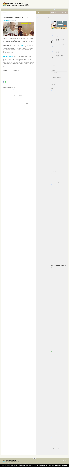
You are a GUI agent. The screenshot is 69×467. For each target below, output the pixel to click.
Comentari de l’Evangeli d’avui (48, 9)
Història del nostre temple (55, 182)
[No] (67, 465)
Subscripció (53, 82)
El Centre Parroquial (54, 348)
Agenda (40, 9)
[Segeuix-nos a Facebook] (64, 12)
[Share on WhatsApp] (5, 82)
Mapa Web (53, 84)
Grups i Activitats (34, 9)
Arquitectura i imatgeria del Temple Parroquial (58, 265)
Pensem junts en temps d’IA (60, 44)
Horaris (13, 9)
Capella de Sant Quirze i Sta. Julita (56, 432)
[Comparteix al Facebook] (3, 82)
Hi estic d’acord (58, 465)
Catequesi (28, 9)
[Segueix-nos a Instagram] (62, 12)
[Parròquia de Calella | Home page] (16, 4)
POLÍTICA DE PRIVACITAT (55, 448)
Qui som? (16, 9)
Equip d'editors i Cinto (7, 20)
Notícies (8, 9)
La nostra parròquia (54, 171)
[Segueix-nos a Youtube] (65, 12)
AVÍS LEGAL (53, 451)
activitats (5, 12)
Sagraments (23, 9)
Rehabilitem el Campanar (59, 55)
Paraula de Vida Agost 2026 (60, 39)
